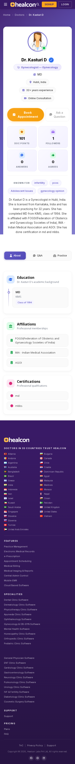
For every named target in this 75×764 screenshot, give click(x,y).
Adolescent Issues (22, 190)
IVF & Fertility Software (16, 692)
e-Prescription (12, 556)
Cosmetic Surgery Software (19, 701)
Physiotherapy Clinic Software (20, 609)
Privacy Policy (35, 745)
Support (8, 716)
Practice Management (16, 546)
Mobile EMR (10, 580)
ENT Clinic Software (15, 662)
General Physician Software (19, 658)
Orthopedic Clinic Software (19, 638)
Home (6, 14)
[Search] (38, 4)
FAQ (6, 734)
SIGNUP (49, 4)
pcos (55, 182)
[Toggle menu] (5, 4)
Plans (7, 729)
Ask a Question (59, 114)
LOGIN (65, 4)
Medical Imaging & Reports (18, 570)
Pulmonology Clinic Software (20, 682)
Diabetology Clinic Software (19, 696)
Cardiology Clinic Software (18, 667)
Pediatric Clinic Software (17, 643)
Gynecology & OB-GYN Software (22, 624)
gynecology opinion (52, 190)
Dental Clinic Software (16, 599)
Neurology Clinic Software (18, 677)
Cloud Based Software (16, 585)
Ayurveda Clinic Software (17, 614)
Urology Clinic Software (17, 687)
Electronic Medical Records (19, 551)
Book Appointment (28, 114)
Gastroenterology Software (19, 672)
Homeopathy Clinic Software (19, 633)
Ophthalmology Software (17, 619)
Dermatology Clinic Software (19, 604)
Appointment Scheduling (17, 561)
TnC (21, 745)
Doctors (19, 14)
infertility (39, 182)
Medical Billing (12, 566)
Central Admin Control (16, 575)
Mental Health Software (17, 629)
